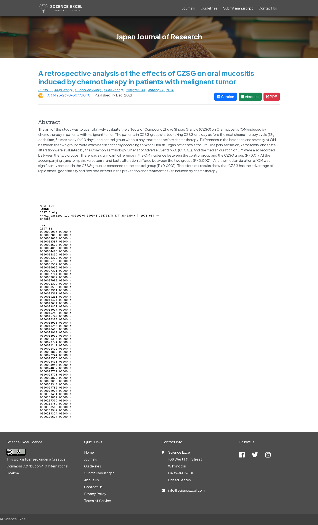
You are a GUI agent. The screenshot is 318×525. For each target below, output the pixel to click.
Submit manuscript (238, 8)
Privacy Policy (95, 493)
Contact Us (268, 8)
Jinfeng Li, (156, 90)
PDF (273, 96)
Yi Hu (170, 90)
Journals (188, 8)
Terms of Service (97, 500)
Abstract (252, 96)
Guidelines (209, 8)
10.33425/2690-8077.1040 (67, 95)
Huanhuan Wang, (89, 90)
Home (89, 452)
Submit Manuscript (99, 473)
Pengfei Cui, (136, 90)
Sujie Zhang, (114, 90)
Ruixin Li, (45, 90)
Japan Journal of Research (159, 36)
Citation (227, 96)
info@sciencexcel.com (186, 490)
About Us (91, 480)
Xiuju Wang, (64, 90)
